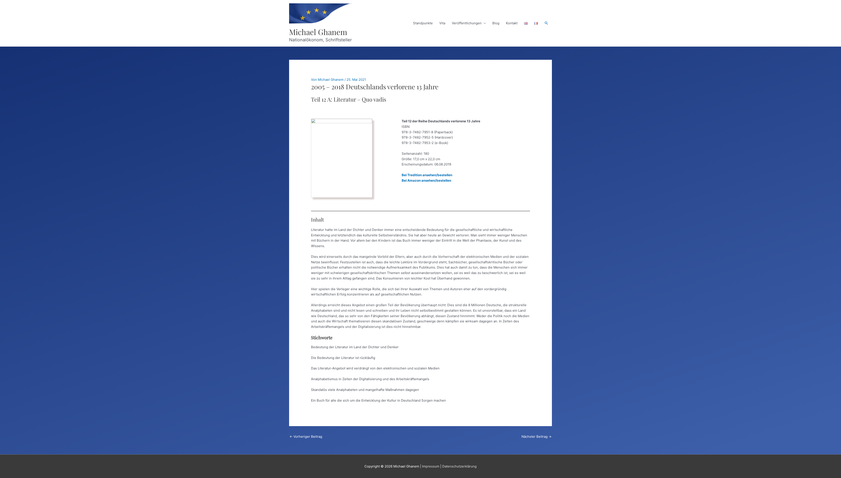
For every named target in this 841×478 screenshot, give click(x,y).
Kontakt (512, 23)
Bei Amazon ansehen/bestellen (426, 180)
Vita (442, 23)
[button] (546, 23)
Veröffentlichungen (467, 23)
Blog (495, 23)
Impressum (430, 466)
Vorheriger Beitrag (306, 436)
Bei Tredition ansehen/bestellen (427, 175)
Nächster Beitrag (536, 436)
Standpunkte (423, 23)
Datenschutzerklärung (459, 466)
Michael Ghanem (318, 32)
